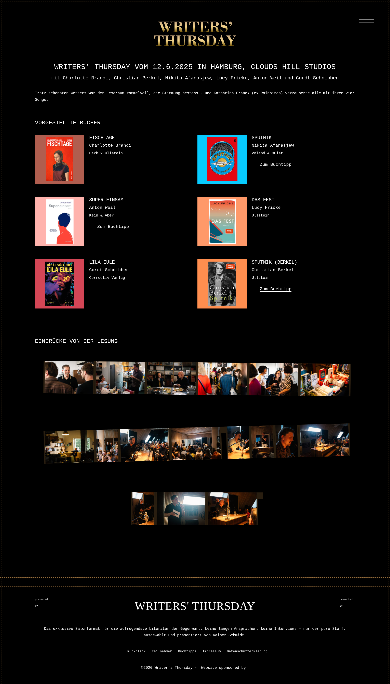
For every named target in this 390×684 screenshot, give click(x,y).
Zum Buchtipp (275, 164)
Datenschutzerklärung (247, 651)
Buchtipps (187, 651)
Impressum (212, 651)
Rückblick (136, 651)
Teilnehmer (162, 651)
